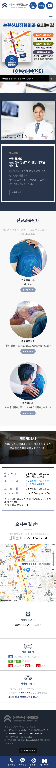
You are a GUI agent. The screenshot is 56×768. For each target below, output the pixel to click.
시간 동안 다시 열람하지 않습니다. (18, 78)
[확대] (53, 547)
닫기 (52, 78)
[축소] (53, 569)
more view (28, 289)
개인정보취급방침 (28, 750)
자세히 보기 (16, 192)
